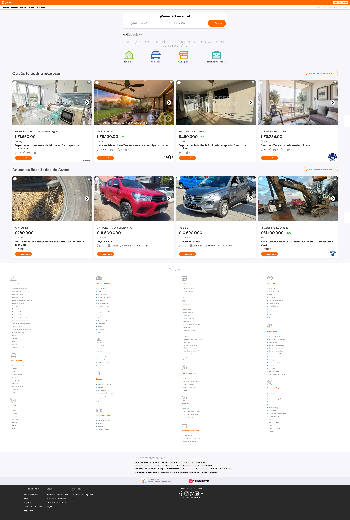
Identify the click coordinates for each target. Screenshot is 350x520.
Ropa (13, 428)
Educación (100, 379)
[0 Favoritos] (261, 82)
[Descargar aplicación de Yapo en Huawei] (191, 481)
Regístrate (28, 510)
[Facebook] (181, 493)
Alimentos (272, 288)
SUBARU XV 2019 (225, 469)
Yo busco (101, 366)
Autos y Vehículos (103, 283)
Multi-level (272, 396)
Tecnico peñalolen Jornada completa (147, 462)
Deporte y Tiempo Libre (191, 411)
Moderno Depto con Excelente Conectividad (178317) (200, 469)
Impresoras (187, 327)
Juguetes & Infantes (104, 415)
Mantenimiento (274, 372)
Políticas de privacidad (57, 498)
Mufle (99, 318)
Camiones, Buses (103, 306)
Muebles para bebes (104, 429)
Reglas (50, 506)
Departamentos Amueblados (21, 324)
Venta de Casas (17, 294)
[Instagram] (186, 493)
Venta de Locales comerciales (22, 300)
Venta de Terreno (18, 303)
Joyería (14, 414)
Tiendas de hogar (18, 386)
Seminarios (101, 399)
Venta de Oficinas (18, 297)
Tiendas (74, 498)
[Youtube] (201, 493)
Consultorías (273, 411)
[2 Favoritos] (179, 82)
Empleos (185, 283)
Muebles (15, 377)
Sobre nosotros (31, 494)
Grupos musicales (189, 387)
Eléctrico (272, 357)
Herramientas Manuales (276, 348)
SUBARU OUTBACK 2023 (209, 472)
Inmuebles (5, 7)
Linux (185, 333)
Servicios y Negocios (275, 388)
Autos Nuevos (102, 294)
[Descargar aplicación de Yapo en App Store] (197, 481)
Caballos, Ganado (274, 291)
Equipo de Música (103, 315)
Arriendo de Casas (18, 309)
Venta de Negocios (275, 408)
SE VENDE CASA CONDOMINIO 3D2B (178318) (149, 469)
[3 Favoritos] (97, 82)
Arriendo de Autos (104, 297)
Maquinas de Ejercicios (190, 414)
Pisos (13, 372)
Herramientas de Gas (276, 351)
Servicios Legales (274, 428)
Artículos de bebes (104, 420)
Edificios (15, 335)
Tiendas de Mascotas (276, 300)
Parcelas (15, 338)
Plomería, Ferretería (275, 363)
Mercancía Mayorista (190, 430)
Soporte (27, 502)
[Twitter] (191, 493)
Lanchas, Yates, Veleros (105, 360)
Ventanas (15, 389)
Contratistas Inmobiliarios (277, 339)
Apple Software (188, 313)
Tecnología (186, 304)
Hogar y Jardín (16, 361)
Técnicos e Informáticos (106, 393)
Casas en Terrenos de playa (21, 330)
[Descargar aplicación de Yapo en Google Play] (205, 481)
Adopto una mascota (276, 315)
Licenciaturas (102, 390)
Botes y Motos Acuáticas (106, 357)
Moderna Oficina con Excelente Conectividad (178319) (194, 466)
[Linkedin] (196, 493)
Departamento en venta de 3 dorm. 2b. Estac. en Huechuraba (154, 466)
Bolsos (14, 411)
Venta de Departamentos (20, 291)
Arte (184, 378)
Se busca (15, 383)
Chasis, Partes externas (105, 309)
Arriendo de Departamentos (21, 312)
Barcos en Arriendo (104, 354)
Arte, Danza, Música (104, 384)
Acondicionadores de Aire (192, 351)
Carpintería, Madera (275, 336)
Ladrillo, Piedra (273, 360)
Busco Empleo (188, 291)
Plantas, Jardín (17, 375)
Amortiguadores (103, 303)
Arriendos (15, 306)
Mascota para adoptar (276, 312)
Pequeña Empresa (275, 402)
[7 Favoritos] (97, 179)
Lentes (14, 417)
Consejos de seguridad (332, 7)
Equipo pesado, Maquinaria (107, 312)
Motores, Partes (103, 321)
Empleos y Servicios (27, 7)
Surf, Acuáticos (188, 417)
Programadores (274, 417)
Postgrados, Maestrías (105, 396)
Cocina (14, 369)
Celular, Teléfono (188, 318)
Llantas (100, 327)
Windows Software (189, 348)
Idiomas (100, 387)
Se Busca (101, 330)
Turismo (271, 431)
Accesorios (101, 300)
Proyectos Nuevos (18, 347)
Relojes (14, 425)
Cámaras (186, 316)
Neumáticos (102, 324)
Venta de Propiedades (19, 288)
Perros (271, 309)
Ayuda (27, 498)
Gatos (271, 294)
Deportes (185, 403)
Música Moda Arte (189, 373)
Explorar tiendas (320, 7)
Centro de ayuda (343, 7)
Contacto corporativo (33, 506)
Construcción (272, 331)
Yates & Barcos (102, 346)
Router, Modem (188, 342)
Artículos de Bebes (18, 366)
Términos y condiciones (57, 494)
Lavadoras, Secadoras (190, 354)
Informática (187, 321)
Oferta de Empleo (189, 288)
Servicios (272, 366)
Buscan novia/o (274, 303)
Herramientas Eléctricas (277, 345)
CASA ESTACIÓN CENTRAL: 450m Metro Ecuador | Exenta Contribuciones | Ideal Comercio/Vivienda (167, 472)
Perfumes (15, 422)
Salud (270, 425)
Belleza (13, 406)
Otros (14, 392)
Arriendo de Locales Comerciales (23, 318)
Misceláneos (273, 342)
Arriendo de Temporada (20, 321)
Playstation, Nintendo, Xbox (192, 339)
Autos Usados (102, 288)
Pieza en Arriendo (18, 332)
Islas (13, 341)
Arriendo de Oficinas (19, 315)
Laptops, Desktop (189, 330)
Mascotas (271, 283)
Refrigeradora (187, 357)
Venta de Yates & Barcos (106, 363)
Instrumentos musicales (191, 381)
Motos (100, 291)
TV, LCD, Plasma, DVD (190, 345)
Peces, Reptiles (274, 306)
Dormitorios (16, 380)
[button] (87, 102)
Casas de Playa (17, 327)
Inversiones (272, 393)
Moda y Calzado (17, 419)
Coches (100, 423)
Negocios (15, 344)
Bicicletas (186, 408)
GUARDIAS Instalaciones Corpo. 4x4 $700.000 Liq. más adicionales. (184, 462)
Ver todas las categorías (82, 494)
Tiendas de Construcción (277, 375)
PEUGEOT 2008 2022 (173, 469)
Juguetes (101, 426)
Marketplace (40, 7)
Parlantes (186, 336)
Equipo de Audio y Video (191, 324)
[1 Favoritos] (15, 82)
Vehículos (14, 7)
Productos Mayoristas (276, 399)
